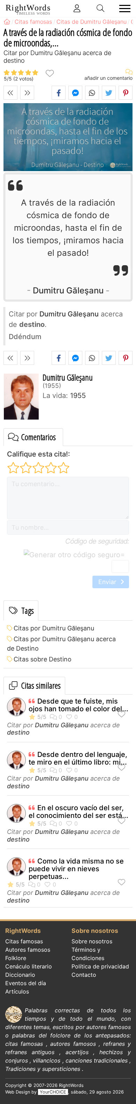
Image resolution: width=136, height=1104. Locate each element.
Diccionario (20, 974)
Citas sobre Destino (42, 659)
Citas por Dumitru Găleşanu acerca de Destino (61, 643)
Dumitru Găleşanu (68, 290)
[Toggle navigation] (122, 8)
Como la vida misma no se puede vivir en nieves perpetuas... (76, 869)
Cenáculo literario (28, 966)
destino (18, 732)
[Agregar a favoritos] (49, 73)
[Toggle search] (101, 8)
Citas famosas (24, 941)
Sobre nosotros (91, 941)
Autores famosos (27, 949)
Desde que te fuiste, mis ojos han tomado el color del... (78, 705)
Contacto (83, 974)
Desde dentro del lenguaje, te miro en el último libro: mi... (78, 758)
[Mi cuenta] (77, 8)
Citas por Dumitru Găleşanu (54, 628)
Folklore (15, 958)
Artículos (17, 991)
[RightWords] (6, 21)
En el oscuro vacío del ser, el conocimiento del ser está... (78, 812)
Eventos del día (25, 983)
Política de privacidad (100, 966)
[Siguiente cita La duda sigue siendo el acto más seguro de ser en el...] (27, 93)
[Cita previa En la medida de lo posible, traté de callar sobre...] (10, 93)
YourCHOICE (53, 1092)
